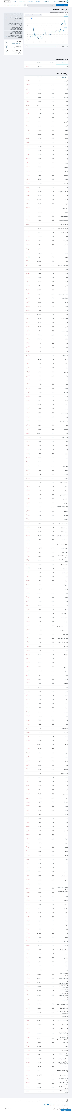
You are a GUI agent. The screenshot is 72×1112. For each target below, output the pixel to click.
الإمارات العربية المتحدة (63, 191)
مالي (67, 863)
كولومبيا (66, 810)
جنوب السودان (65, 572)
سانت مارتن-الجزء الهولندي (63, 642)
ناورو (67, 929)
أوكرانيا (66, 134)
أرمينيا (66, 85)
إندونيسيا (66, 175)
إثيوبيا (66, 146)
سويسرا (66, 662)
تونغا (67, 462)
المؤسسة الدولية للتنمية (38, 1100)
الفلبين (66, 273)
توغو (67, 449)
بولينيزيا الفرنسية (64, 413)
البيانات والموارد (22, 1)
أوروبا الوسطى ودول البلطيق (62, 1004)
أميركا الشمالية (65, 1000)
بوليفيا (66, 408)
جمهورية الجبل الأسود (63, 531)
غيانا (67, 720)
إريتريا (66, 150)
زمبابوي (66, 605)
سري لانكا (66, 646)
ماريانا (66, 855)
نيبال (67, 933)
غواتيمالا (66, 712)
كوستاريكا (66, 802)
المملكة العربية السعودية (63, 294)
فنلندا (67, 749)
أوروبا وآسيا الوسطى (64, 1008)
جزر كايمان (66, 511)
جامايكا (66, 470)
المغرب (66, 286)
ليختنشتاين (66, 847)
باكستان (66, 339)
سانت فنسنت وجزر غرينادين (62, 626)
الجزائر (66, 212)
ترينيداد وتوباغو (65, 437)
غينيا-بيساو (65, 732)
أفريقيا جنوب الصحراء (63, 978)
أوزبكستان (66, 126)
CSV (19, 43)
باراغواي (66, 335)
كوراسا (66, 798)
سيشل (66, 671)
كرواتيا (66, 777)
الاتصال (50, 1108)
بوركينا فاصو (65, 396)
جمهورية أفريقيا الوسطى (63, 523)
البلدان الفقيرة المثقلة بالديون (62, 1020)
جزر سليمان (65, 499)
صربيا (67, 679)
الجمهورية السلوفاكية (64, 224)
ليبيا (67, 835)
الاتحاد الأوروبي (65, 1016)
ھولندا (66, 966)
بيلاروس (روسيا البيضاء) (63, 421)
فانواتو (66, 736)
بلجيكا (66, 359)
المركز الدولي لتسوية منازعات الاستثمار (62, 1105)
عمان (67, 687)
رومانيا (66, 597)
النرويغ (66, 302)
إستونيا (66, 158)
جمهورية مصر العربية (64, 564)
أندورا (66, 113)
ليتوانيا (66, 843)
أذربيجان (66, 81)
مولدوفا (66, 912)
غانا (67, 699)
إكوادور (66, 171)
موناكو (66, 917)
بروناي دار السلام (64, 355)
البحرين (66, 195)
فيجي (67, 753)
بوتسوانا (66, 388)
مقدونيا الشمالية (65, 875)
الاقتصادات (38, 1)
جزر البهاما (66, 478)
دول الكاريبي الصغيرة (64, 1050)
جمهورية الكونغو (65, 540)
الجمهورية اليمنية (64, 232)
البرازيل (66, 199)
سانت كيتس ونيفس (64, 630)
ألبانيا (67, 101)
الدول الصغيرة (65, 1024)
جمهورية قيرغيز (65, 548)
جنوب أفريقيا (65, 568)
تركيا (67, 433)
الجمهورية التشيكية (64, 216)
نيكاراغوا (66, 941)
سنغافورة (66, 654)
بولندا (67, 404)
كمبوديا (66, 781)
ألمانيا (67, 105)
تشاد (67, 441)
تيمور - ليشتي (65, 466)
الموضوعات (30, 1)
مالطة (66, 859)
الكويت (66, 281)
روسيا (66, 593)
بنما (67, 376)
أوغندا (66, 130)
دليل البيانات (19, 5)
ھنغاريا (66, 962)
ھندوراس (66, 958)
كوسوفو (66, 806)
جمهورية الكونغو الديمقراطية (62, 544)
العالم (67, 970)
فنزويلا (66, 744)
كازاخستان (66, 769)
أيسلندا (66, 142)
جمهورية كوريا (65, 552)
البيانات (55, 1)
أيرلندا (66, 138)
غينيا (67, 724)
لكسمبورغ (66, 830)
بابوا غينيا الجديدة (64, 331)
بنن (67, 380)
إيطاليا (66, 179)
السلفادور (66, 245)
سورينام (66, 658)
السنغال (66, 249)
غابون (67, 691)
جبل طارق (66, 474)
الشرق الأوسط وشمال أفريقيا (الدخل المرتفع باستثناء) (63, 1033)
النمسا (66, 306)
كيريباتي (66, 814)
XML (17, 43)
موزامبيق (66, 908)
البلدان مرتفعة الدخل (64, 1075)
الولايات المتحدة (65, 318)
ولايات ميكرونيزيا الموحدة (63, 949)
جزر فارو (66, 503)
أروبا (67, 89)
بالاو (67, 343)
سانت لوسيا (65, 634)
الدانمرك (66, 236)
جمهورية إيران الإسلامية (63, 527)
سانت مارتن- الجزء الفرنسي (62, 638)
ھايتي (66, 953)
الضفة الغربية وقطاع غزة (63, 265)
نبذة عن (15, 1)
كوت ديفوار (65, 794)
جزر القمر (66, 486)
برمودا (66, 351)
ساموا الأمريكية (65, 613)
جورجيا (66, 576)
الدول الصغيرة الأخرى (63, 1028)
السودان (66, 253)
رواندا (66, 589)
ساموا (66, 609)
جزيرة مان (66, 519)
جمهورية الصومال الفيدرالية (62, 535)
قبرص (66, 761)
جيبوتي (66, 581)
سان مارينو (66, 621)
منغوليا (66, 896)
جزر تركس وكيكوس (64, 494)
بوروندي (66, 400)
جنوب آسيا (66, 1046)
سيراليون (66, 667)
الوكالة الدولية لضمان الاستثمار (20, 1100)
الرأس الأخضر (65, 240)
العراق (66, 269)
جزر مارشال (65, 515)
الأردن (66, 187)
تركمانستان (66, 429)
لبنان (67, 826)
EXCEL (13, 43)
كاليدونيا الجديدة (64, 773)
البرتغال (66, 204)
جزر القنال (66, 490)
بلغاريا (66, 363)
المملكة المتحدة (65, 298)
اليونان (66, 326)
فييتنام (66, 757)
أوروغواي (66, 122)
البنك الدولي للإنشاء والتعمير (49, 1100)
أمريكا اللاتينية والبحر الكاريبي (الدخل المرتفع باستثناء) (63, 995)
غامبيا (66, 695)
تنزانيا (66, 445)
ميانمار (66, 921)
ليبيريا (66, 839)
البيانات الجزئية (9, 5)
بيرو (67, 417)
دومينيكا (66, 585)
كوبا (67, 789)
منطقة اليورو (65, 1067)
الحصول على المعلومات (61, 1108)
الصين (66, 261)
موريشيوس (65, 904)
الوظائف (54, 1108)
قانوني (67, 1108)
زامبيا (67, 601)
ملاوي (66, 880)
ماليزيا (66, 867)
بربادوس (66, 347)
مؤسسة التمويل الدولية (29, 1100)
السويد (66, 257)
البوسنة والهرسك (64, 208)
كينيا (67, 818)
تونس (67, 458)
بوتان (67, 384)
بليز (67, 367)
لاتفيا (67, 822)
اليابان (66, 322)
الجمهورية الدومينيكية (63, 220)
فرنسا (67, 740)
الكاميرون (66, 277)
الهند (67, 314)
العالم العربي (65, 1042)
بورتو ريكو (66, 392)
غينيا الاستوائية (65, 728)
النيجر (66, 310)
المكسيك (66, 290)
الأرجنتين (66, 183)
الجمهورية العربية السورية (63, 228)
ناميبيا (66, 925)
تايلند (67, 425)
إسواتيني (66, 167)
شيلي (67, 675)
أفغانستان (66, 97)
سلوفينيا (66, 650)
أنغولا (67, 117)
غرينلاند (66, 708)
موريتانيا (66, 900)
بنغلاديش (66, 372)
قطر (67, 765)
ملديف (66, 884)
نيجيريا (66, 937)
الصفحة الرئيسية (46, 1)
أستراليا (66, 93)
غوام (67, 716)
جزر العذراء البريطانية (64, 482)
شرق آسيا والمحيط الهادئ (63, 1058)
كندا (67, 66)
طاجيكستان (65, 683)
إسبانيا (66, 154)
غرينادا (66, 703)
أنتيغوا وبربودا (65, 109)
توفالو (66, 454)
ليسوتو (66, 851)
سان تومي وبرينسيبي (64, 617)
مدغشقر (66, 871)
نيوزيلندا (66, 945)
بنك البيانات (14, 5)
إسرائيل (66, 163)
